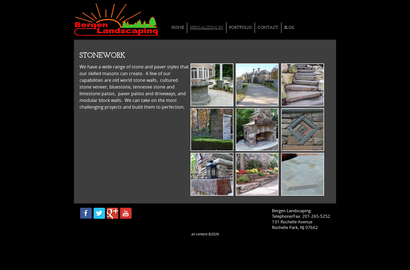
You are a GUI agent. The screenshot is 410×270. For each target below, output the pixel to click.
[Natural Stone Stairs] (302, 105)
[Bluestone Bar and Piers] (212, 105)
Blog (289, 27)
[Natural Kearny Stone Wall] (257, 194)
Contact (268, 27)
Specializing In (206, 27)
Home (178, 27)
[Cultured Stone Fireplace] (257, 149)
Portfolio (240, 27)
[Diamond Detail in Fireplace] (302, 149)
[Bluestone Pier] (212, 149)
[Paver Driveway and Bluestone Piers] (257, 105)
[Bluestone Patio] (302, 194)
